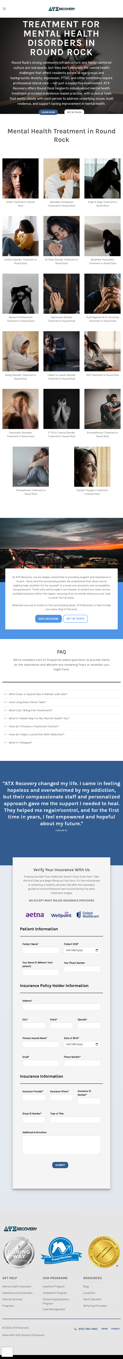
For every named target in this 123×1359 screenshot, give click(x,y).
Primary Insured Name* (34, 1038)
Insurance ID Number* (84, 1093)
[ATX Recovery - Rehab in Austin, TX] (61, 9)
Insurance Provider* (32, 1091)
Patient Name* (30, 944)
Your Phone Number (74, 963)
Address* (27, 1001)
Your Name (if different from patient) (37, 964)
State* (53, 1019)
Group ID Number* (31, 1113)
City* (25, 1019)
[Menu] (4, 9)
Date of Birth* (71, 1038)
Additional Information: (34, 1132)
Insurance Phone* (59, 1091)
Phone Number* (72, 1057)
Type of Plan (57, 1113)
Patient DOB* (71, 944)
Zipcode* (82, 1019)
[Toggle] (5, 694)
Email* (25, 1057)
